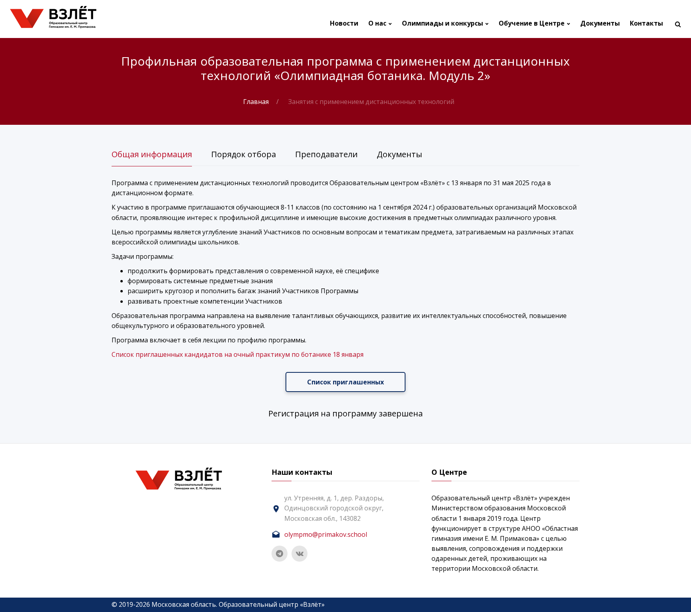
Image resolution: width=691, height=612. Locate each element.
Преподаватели (326, 154)
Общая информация (152, 154)
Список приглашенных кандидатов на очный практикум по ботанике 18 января (237, 354)
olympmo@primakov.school (325, 534)
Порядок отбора (243, 154)
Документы (600, 23)
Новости (344, 23)
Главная (256, 101)
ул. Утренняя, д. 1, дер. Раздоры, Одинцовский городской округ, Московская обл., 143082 (334, 508)
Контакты (646, 23)
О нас (377, 23)
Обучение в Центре (532, 23)
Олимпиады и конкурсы (442, 23)
